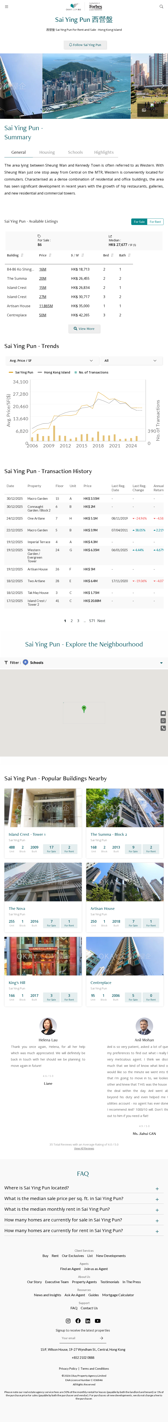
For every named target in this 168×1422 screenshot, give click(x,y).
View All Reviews (84, 1148)
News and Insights (47, 1295)
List (90, 1255)
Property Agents (84, 1282)
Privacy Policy (68, 1368)
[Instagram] (68, 1321)
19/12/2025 (15, 542)
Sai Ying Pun (21, 127)
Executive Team (57, 1282)
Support (84, 1303)
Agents (84, 1263)
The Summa (17, 278)
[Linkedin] (88, 1321)
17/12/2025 (15, 601)
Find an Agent (70, 1269)
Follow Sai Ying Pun (87, 45)
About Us (84, 1277)
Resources (84, 1290)
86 (40, 244)
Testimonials (109, 1282)
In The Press (131, 1282)
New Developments (111, 1255)
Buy (45, 1255)
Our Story (34, 1282)
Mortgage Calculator (118, 1295)
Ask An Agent (75, 1295)
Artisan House (18, 305)
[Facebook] (78, 1321)
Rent (55, 1255)
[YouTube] (97, 1321)
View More (86, 328)
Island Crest (16, 287)
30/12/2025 (15, 498)
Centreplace (17, 315)
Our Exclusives (73, 1255)
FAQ (73, 1308)
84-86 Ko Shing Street (21, 269)
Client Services (84, 1250)
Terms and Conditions (94, 1368)
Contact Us (89, 1308)
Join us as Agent (96, 1269)
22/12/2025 (15, 530)
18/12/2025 (15, 581)
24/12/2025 (15, 518)
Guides (93, 1295)
